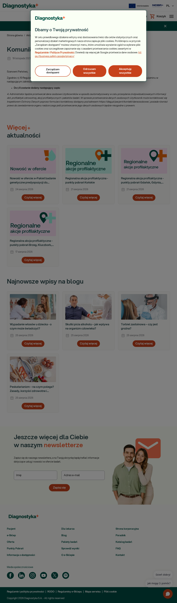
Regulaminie (42, 52)
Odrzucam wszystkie (89, 71)
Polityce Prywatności (62, 52)
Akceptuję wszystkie (125, 71)
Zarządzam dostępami (52, 71)
